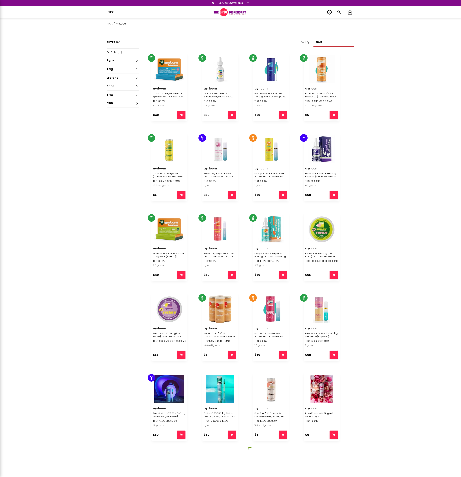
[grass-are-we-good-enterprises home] (230, 12)
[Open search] (339, 12)
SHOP (111, 12)
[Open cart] (349, 12)
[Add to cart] (181, 115)
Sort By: (305, 42)
